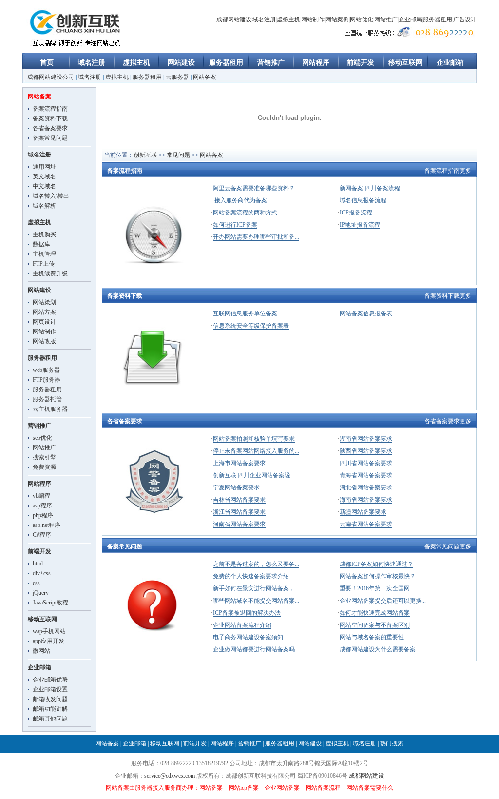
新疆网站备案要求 (363, 511)
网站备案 (204, 77)
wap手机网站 (49, 631)
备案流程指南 (50, 108)
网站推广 (386, 19)
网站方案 (44, 312)
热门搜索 (391, 743)
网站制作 (313, 19)
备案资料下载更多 (447, 295)
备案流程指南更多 (447, 170)
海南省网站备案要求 (366, 499)
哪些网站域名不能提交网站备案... (256, 600)
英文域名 (44, 176)
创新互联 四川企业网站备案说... (254, 475)
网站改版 (44, 341)
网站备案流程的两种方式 (245, 212)
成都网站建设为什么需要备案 (378, 649)
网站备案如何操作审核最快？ (378, 576)
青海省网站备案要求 (366, 475)
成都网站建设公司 (50, 77)
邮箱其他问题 (50, 718)
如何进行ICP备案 (235, 224)
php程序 (43, 515)
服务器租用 (437, 19)
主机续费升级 (50, 273)
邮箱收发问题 (50, 699)
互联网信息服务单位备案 (245, 313)
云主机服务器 (50, 409)
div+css (42, 573)
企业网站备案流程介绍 (242, 625)
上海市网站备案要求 (239, 463)
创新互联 (145, 155)
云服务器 (177, 77)
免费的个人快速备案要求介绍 (251, 576)
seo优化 (42, 437)
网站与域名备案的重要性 (372, 637)
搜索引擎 (44, 457)
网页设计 (44, 321)
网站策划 (44, 302)
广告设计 (465, 19)
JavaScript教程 (50, 602)
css (36, 583)
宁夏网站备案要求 (236, 487)
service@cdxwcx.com (169, 775)
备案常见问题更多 (447, 546)
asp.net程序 (46, 525)
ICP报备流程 (356, 212)
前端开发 (360, 62)
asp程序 (42, 505)
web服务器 (46, 370)
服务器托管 (47, 399)
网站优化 (361, 19)
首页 (47, 62)
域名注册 (264, 19)
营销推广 (271, 62)
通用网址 (44, 166)
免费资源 (44, 467)
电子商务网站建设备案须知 (248, 637)
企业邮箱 (450, 62)
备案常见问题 (50, 138)
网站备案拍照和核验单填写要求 (254, 438)
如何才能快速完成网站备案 (375, 612)
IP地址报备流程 (360, 224)
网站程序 (315, 62)
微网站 (41, 650)
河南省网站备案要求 (239, 524)
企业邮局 (410, 19)
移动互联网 (405, 62)
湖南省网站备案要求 (366, 438)
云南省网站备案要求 (366, 524)
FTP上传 (44, 263)
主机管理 (44, 254)
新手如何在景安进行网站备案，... (256, 588)
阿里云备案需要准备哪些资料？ (254, 188)
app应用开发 (48, 641)
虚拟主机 (288, 19)
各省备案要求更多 (447, 421)
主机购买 (44, 234)
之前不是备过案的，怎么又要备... (256, 564)
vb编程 (41, 495)
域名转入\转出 (51, 196)
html (38, 563)
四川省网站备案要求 (366, 463)
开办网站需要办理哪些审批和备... (256, 237)
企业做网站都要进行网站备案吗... (256, 649)
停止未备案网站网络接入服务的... (256, 451)
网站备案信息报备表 (366, 313)
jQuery (41, 592)
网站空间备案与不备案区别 (375, 625)
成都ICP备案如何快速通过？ (376, 564)
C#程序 (42, 534)
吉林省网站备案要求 (239, 499)
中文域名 (44, 186)
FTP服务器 (46, 379)
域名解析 (44, 205)
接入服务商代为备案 (240, 200)
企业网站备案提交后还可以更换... (383, 600)
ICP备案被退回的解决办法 (247, 612)
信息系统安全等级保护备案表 (251, 325)
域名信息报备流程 (363, 200)
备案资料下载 (50, 118)
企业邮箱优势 (50, 679)
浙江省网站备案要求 (239, 511)
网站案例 (337, 19)
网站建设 (181, 62)
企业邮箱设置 (50, 689)
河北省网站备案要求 (366, 487)
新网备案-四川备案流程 (370, 188)
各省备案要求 (50, 128)
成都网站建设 (233, 19)
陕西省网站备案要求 (366, 451)
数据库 (41, 244)
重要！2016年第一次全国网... (377, 588)
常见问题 (178, 155)
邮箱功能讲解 (50, 708)
